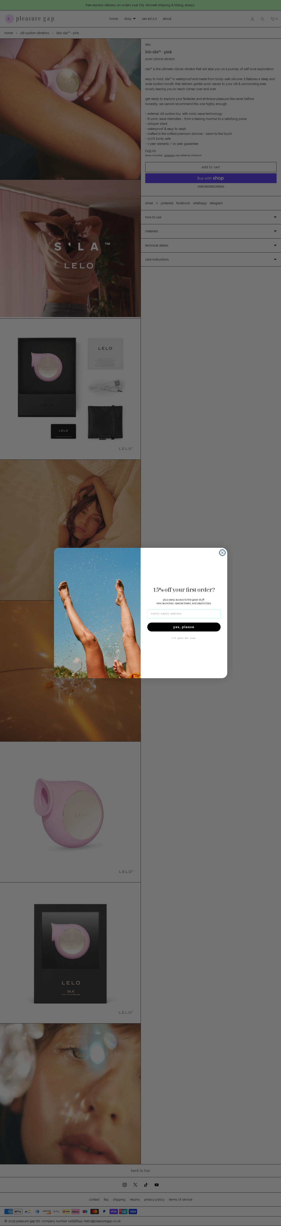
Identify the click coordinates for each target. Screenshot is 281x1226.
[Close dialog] (222, 552)
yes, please (183, 627)
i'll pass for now (184, 638)
